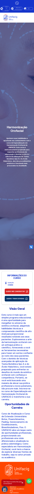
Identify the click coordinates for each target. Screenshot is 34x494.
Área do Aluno (6, 8)
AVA (29, 8)
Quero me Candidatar (15, 291)
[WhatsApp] (29, 481)
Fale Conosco (14, 492)
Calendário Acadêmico (17, 489)
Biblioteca (13, 487)
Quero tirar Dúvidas (15, 299)
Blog (11, 491)
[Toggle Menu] (30, 18)
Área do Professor (18, 8)
